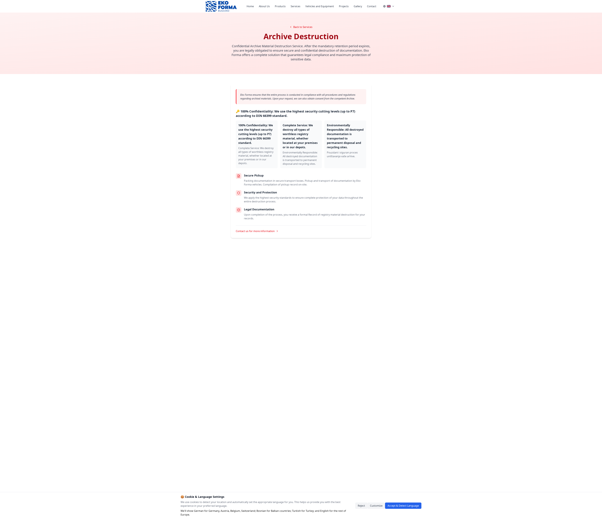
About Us (264, 6)
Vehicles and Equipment (319, 6)
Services (295, 6)
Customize (376, 505)
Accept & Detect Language (403, 505)
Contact (371, 6)
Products (280, 6)
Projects (344, 6)
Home (250, 6)
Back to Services (302, 27)
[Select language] (388, 6)
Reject (361, 505)
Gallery (358, 6)
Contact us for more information (255, 231)
